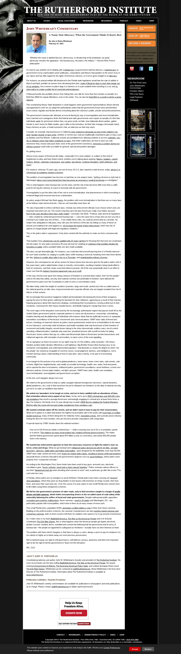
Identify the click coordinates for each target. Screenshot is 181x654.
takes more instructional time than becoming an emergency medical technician (71, 180)
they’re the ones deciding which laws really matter (47, 214)
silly (52, 251)
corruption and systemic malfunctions (42, 500)
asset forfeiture (96, 457)
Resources (106, 21)
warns (60, 200)
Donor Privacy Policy (95, 635)
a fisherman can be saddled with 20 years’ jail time (64, 241)
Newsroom (88, 21)
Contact (61, 635)
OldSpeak (134, 100)
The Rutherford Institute (106, 560)
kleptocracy (69, 70)
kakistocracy (110, 70)
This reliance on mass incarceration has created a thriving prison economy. (72, 433)
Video (138, 21)
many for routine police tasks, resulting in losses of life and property (91, 454)
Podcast (124, 21)
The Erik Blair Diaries (35, 569)
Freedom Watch (137, 91)
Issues (47, 21)
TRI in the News (137, 94)
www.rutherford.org (34, 575)
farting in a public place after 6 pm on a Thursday (55, 257)
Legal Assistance (66, 21)
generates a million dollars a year (76, 508)
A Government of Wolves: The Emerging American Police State (60, 566)
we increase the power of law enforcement (81, 226)
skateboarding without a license (93, 257)
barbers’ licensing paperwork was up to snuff (62, 271)
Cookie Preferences (111, 648)
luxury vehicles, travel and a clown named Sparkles (65, 467)
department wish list (43, 470)
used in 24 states (82, 500)
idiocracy (113, 76)
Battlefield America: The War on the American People (82, 563)
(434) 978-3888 (132, 640)
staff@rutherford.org (81, 569)
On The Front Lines (138, 82)
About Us (31, 21)
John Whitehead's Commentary (137, 87)
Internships (74, 635)
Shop (151, 21)
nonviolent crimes (88, 416)
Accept (135, 649)
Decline (148, 649)
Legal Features (136, 97)
